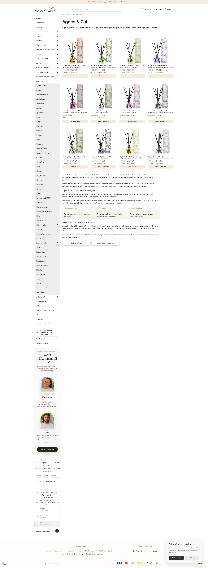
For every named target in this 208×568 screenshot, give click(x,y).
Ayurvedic (39, 112)
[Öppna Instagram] (4, 563)
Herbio (38, 171)
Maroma (39, 202)
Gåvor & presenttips (43, 32)
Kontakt (48, 551)
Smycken (39, 41)
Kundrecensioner (59, 551)
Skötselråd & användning (75, 554)
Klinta (38, 193)
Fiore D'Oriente (41, 148)
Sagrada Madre (41, 243)
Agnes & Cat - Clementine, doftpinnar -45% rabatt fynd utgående (75, 66)
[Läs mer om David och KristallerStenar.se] (47, 420)
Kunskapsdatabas (42, 301)
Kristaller (39, 36)
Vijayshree (40, 292)
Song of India (41, 256)
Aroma (38, 108)
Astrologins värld (42, 315)
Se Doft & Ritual (76, 243)
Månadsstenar (41, 45)
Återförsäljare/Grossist (44, 324)
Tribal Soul (40, 279)
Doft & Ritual (41, 63)
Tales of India (41, 274)
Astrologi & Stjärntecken (45, 50)
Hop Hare (39, 180)
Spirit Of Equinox (42, 265)
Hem (63, 14)
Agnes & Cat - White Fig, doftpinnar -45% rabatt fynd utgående (102, 111)
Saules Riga (40, 252)
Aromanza (40, 104)
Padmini (39, 229)
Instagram (155, 551)
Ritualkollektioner (42, 72)
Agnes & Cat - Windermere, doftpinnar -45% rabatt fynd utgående (160, 157)
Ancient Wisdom (42, 95)
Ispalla (38, 189)
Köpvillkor (111, 551)
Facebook (139, 551)
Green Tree (40, 162)
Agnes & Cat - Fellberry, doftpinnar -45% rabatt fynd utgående (74, 157)
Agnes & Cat (41, 86)
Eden (38, 139)
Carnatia (39, 131)
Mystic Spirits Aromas (44, 211)
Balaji (38, 117)
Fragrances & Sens (43, 153)
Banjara (39, 121)
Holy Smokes (41, 175)
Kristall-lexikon (41, 306)
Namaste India (41, 220)
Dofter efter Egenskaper (45, 77)
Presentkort (40, 27)
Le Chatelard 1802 (43, 198)
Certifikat (102, 551)
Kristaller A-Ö (40, 297)
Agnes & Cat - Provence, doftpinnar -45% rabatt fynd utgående (102, 157)
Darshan (39, 135)
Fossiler (38, 54)
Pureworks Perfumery (44, 234)
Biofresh (39, 126)
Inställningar (192, 558)
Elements (39, 144)
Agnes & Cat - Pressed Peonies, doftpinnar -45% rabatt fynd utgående (160, 66)
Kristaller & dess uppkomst (94, 554)
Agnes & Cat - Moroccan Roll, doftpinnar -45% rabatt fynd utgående (132, 157)
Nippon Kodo (41, 225)
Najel (38, 216)
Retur (62, 554)
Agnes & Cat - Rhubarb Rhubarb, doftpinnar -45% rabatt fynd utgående (103, 66)
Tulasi (38, 283)
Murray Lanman (42, 207)
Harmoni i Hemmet (42, 68)
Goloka (39, 157)
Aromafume (40, 99)
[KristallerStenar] (45, 9)
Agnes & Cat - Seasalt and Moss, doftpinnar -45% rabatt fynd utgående (160, 111)
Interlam (39, 184)
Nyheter (38, 18)
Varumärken (40, 81)
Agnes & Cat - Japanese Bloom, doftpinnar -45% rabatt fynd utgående (75, 111)
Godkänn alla (176, 558)
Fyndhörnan (40, 23)
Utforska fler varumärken (105, 243)
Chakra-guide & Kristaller (45, 310)
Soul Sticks (40, 261)
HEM (38, 166)
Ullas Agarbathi (41, 288)
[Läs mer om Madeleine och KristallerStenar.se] (47, 384)
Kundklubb (39, 319)
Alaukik (38, 90)
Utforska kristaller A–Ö (41, 343)
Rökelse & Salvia (42, 59)
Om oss (79, 551)
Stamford (39, 270)
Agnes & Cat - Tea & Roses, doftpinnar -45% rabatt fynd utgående (132, 111)
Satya (38, 247)
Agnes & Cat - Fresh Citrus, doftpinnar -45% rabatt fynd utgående (132, 66)
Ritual (38, 238)
